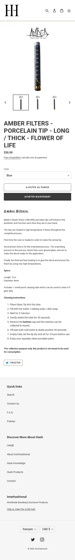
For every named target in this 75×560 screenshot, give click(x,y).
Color (6, 169)
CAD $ (46, 529)
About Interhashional (18, 454)
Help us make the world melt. (21, 509)
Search (10, 394)
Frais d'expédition (12, 157)
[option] (21, 102)
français (28, 529)
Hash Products (15, 472)
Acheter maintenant (37, 197)
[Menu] (69, 10)
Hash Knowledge (16, 463)
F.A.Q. (10, 412)
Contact (11, 481)
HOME (10, 445)
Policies (11, 421)
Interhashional (41, 549)
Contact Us (13, 403)
